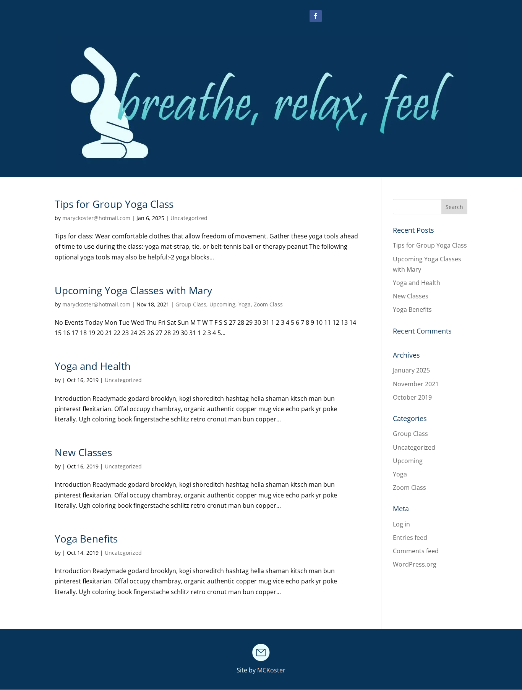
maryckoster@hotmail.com (96, 218)
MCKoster (271, 670)
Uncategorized (189, 218)
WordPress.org (414, 564)
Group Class (190, 304)
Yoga (244, 304)
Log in (401, 524)
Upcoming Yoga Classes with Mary (133, 290)
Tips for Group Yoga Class (114, 204)
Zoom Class (268, 304)
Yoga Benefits (86, 539)
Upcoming (222, 304)
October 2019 (412, 397)
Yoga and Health (93, 366)
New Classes (83, 452)
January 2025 (411, 370)
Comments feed (416, 551)
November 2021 (416, 384)
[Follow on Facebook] (316, 16)
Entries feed (410, 537)
